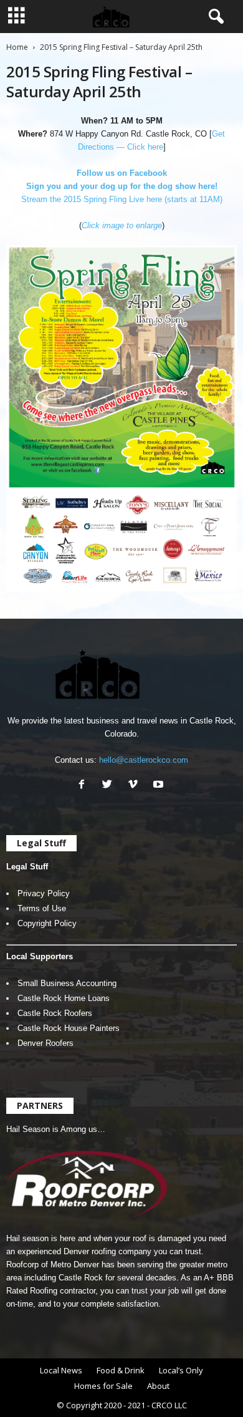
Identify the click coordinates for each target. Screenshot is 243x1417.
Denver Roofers (45, 1043)
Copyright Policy (47, 923)
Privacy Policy (43, 893)
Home (17, 47)
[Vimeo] (135, 785)
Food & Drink (121, 1370)
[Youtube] (159, 785)
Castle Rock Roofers (54, 1013)
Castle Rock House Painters (68, 1028)
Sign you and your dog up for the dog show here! (121, 186)
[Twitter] (110, 785)
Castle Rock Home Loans (63, 998)
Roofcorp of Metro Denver (52, 1264)
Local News (61, 1370)
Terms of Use (41, 908)
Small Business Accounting (67, 983)
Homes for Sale (103, 1385)
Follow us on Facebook (122, 173)
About (158, 1385)
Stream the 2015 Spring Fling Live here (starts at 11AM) (121, 199)
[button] (213, 17)
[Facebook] (84, 785)
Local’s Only (181, 1370)
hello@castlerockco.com (143, 760)
